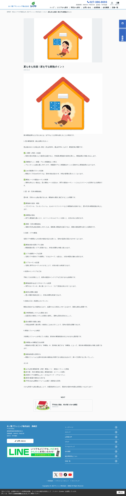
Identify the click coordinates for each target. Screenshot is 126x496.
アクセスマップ (70, 446)
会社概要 (106, 7)
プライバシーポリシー (62, 481)
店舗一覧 (115, 7)
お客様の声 (68, 437)
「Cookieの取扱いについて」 (20, 493)
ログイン (112, 4)
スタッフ (67, 432)
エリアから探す (62, 7)
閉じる (121, 492)
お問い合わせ (21, 441)
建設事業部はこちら (71, 456)
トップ (52, 7)
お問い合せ (87, 7)
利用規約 (50, 481)
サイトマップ (75, 481)
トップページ (69, 427)
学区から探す (75, 7)
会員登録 (97, 7)
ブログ (67, 442)
